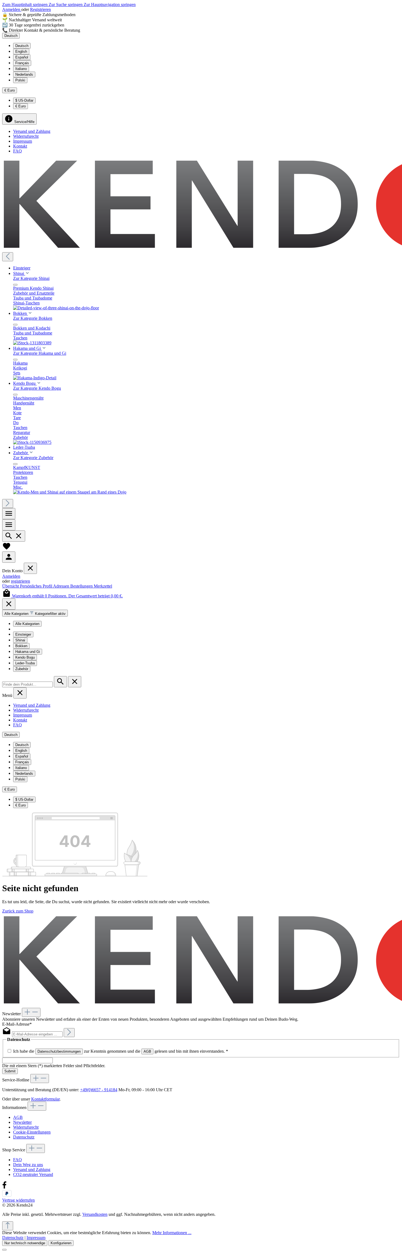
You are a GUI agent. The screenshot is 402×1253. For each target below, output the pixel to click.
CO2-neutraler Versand (33, 1174)
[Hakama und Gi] (34, 377)
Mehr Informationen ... (171, 1232)
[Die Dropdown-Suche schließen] (74, 681)
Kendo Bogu (25, 657)
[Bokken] (32, 343)
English (21, 51)
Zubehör (21, 669)
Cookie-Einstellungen (32, 1132)
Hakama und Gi (27, 652)
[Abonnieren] (69, 1032)
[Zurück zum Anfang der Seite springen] (7, 1225)
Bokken (21, 646)
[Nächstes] (7, 503)
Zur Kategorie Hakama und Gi (39, 353)
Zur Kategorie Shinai (31, 278)
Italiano (21, 69)
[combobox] (27, 684)
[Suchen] (13, 536)
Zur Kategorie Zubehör (33, 457)
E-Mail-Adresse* (17, 1024)
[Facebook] (4, 1187)
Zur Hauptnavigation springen (110, 4)
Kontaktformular (45, 1099)
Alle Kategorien (27, 624)
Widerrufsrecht (26, 136)
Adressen (61, 586)
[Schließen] (4, 1250)
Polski (20, 80)
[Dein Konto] (8, 557)
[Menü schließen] (15, 285)
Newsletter (22, 1122)
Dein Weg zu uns (28, 1164)
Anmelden (11, 9)
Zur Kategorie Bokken (32, 318)
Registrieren (40, 9)
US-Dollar (24, 100)
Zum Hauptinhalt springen (25, 4)
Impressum (22, 141)
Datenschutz (23, 1137)
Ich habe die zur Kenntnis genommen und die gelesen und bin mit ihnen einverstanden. (120, 1051)
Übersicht (11, 586)
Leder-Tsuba (25, 663)
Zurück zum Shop (17, 911)
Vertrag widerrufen (18, 1200)
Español (21, 57)
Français (22, 63)
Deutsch (21, 46)
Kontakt (20, 146)
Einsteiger (23, 634)
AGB (147, 1051)
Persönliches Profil (36, 586)
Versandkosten (94, 1214)
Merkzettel (103, 586)
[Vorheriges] (7, 256)
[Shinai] (56, 308)
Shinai (20, 640)
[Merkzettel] (6, 549)
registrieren (20, 581)
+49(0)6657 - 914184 (98, 1089)
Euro (20, 106)
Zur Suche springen (66, 4)
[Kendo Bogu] (32, 442)
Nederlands (24, 74)
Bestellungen (82, 586)
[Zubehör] (69, 492)
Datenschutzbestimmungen (59, 1051)
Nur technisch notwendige (24, 1243)
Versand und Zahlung (31, 131)
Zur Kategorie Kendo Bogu (37, 388)
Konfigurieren (61, 1243)
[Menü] (8, 513)
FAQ (17, 151)
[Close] (8, 604)
